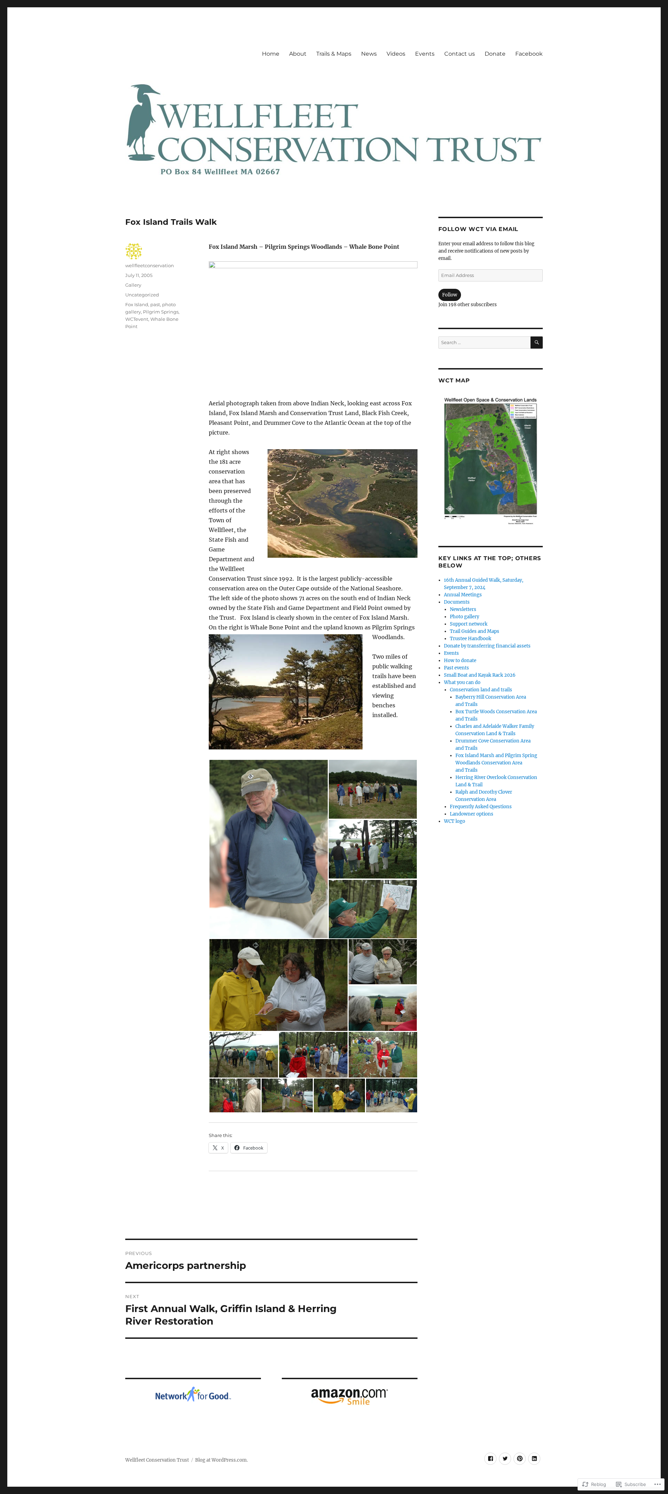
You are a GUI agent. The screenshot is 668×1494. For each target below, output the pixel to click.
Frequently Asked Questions (481, 807)
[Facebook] (490, 1459)
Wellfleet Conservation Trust (157, 1460)
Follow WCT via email (478, 229)
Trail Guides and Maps (474, 631)
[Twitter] (505, 1459)
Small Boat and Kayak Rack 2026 (480, 675)
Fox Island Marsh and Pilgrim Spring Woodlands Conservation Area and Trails (496, 763)
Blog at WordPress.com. (221, 1460)
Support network (468, 624)
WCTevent (136, 319)
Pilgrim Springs (160, 312)
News (369, 53)
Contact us (459, 53)
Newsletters (463, 609)
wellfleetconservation (149, 265)
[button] (268, 849)
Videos (396, 53)
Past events (456, 668)
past (155, 304)
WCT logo (454, 821)
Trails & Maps (333, 53)
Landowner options (471, 814)
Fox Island (136, 304)
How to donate (460, 660)
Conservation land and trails (481, 690)
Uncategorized (142, 294)
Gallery (133, 285)
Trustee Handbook (470, 639)
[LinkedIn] (534, 1459)
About (298, 53)
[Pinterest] (520, 1459)
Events (425, 53)
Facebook (529, 53)
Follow (449, 295)
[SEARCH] (537, 342)
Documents (457, 602)
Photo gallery (464, 617)
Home (270, 53)
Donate (495, 53)
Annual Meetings (463, 595)
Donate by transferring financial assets (487, 646)
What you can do (462, 682)
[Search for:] (484, 342)
